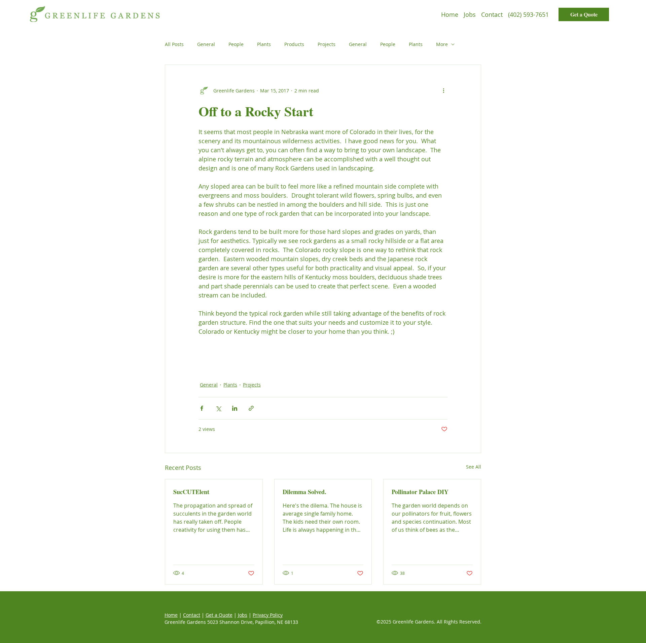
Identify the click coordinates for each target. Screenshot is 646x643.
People (236, 44)
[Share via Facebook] (202, 408)
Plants (264, 44)
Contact (191, 615)
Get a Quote (219, 615)
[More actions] (443, 90)
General (206, 44)
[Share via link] (251, 408)
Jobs (242, 615)
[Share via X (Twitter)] (218, 408)
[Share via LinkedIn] (234, 408)
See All (473, 467)
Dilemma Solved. (304, 491)
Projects (326, 44)
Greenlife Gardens (185, 622)
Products (294, 44)
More (442, 44)
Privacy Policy (268, 615)
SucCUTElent (191, 491)
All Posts (174, 44)
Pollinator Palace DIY (420, 491)
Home (171, 615)
